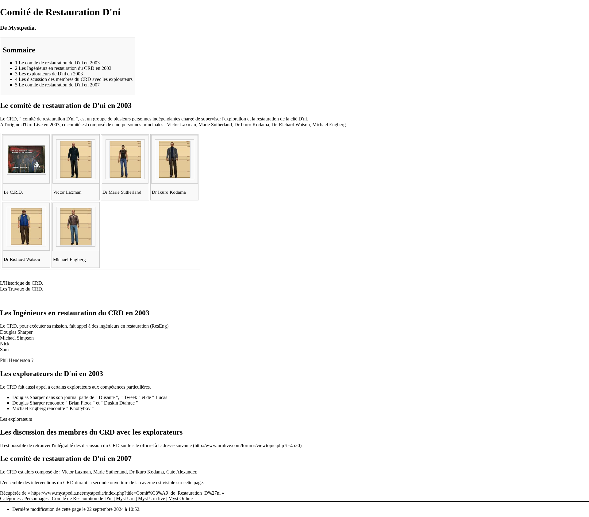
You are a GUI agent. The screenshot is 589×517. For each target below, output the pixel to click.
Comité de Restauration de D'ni (82, 498)
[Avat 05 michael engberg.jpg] (76, 243)
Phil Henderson (15, 360)
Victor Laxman (181, 124)
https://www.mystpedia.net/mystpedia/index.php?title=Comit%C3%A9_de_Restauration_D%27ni (126, 493)
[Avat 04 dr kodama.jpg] (175, 176)
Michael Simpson (17, 337)
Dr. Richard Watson (290, 124)
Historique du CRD (23, 283)
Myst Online (180, 498)
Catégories (10, 498)
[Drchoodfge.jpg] (26, 171)
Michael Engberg (329, 124)
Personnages (36, 498)
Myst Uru (125, 498)
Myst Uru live (151, 498)
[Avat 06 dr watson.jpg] (26, 243)
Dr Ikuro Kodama (251, 124)
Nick (5, 343)
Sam (4, 349)
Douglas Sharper (16, 332)
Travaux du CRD (25, 288)
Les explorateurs (16, 419)
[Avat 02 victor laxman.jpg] (76, 176)
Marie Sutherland (215, 124)
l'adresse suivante (175, 445)
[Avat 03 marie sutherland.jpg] (125, 176)
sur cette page (189, 482)
